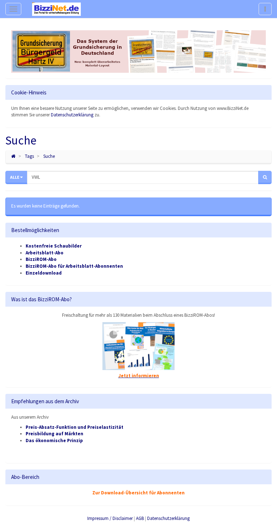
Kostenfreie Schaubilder (54, 246)
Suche (49, 156)
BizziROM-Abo (41, 259)
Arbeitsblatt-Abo (44, 253)
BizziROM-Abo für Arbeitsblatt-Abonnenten (74, 266)
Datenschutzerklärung (72, 115)
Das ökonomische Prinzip (54, 440)
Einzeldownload (44, 273)
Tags (29, 156)
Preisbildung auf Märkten (54, 434)
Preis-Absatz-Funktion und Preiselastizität (74, 427)
